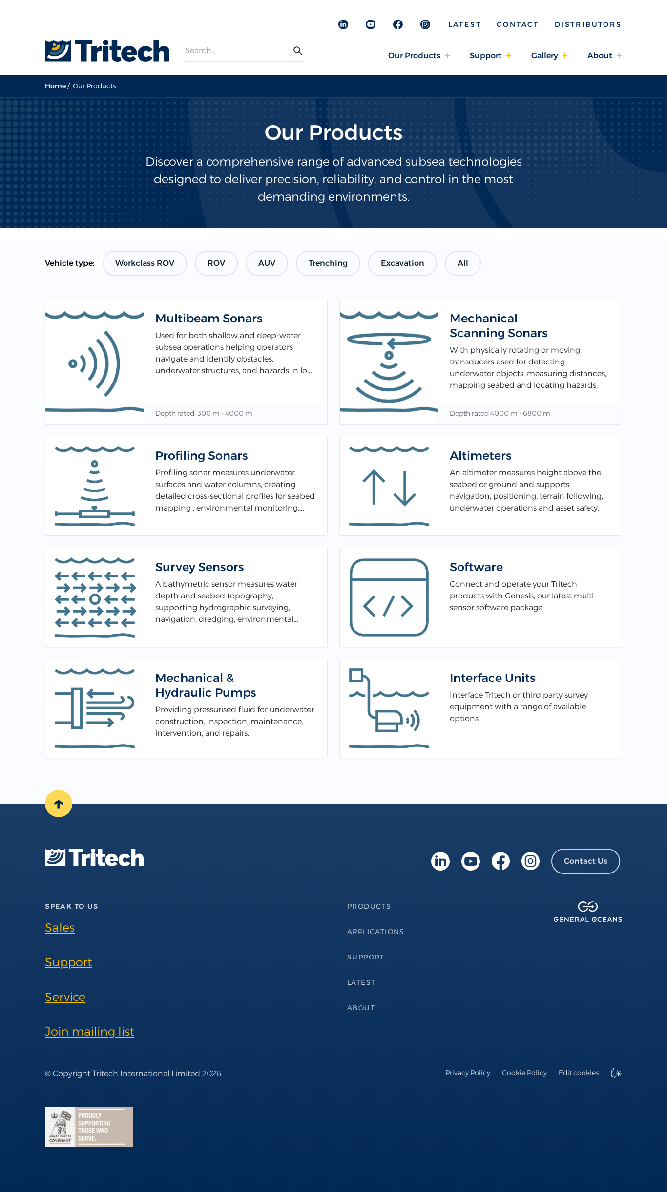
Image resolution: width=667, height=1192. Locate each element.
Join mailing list (89, 1031)
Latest (464, 24)
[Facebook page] (501, 861)
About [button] (599, 55)
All (463, 263)
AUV (266, 263)
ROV (216, 263)
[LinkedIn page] (440, 861)
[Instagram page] (530, 861)
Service (65, 997)
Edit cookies (579, 1072)
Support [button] (486, 55)
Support (68, 962)
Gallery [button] (544, 55)
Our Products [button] (414, 55)
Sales (60, 927)
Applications (376, 931)
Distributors (588, 24)
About (361, 1007)
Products (369, 906)
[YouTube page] (470, 861)
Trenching (328, 263)
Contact (518, 24)
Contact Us (585, 861)
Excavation (402, 263)
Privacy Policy (467, 1072)
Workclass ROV (144, 263)
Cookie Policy (524, 1072)
